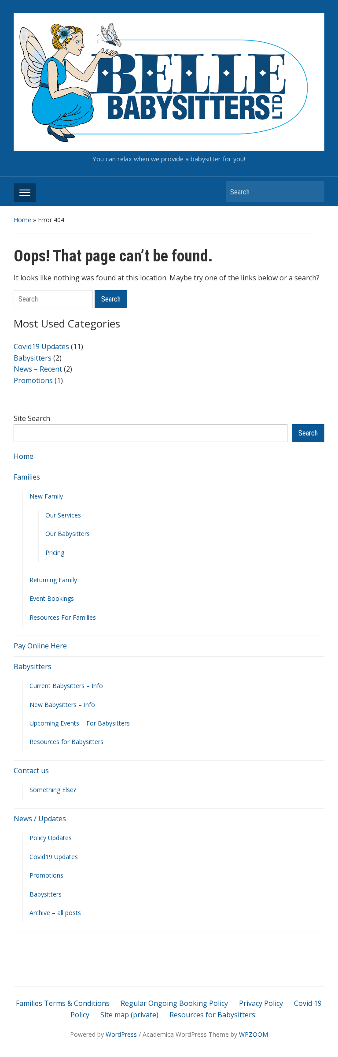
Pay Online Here (40, 646)
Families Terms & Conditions (63, 1003)
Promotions (46, 875)
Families (27, 477)
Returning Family (53, 580)
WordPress (121, 1034)
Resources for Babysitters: (67, 741)
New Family (46, 496)
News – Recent (38, 369)
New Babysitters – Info (62, 704)
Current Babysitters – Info (66, 685)
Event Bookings (51, 598)
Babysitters (32, 666)
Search (313, 191)
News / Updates (40, 818)
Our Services (63, 515)
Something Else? (52, 789)
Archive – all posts (55, 912)
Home (22, 220)
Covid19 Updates (53, 856)
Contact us (31, 770)
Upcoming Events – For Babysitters (79, 723)
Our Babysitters (67, 533)
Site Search (32, 418)
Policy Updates (50, 838)
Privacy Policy (261, 1003)
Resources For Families (62, 617)
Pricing (54, 552)
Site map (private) (129, 1015)
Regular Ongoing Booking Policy (174, 1003)
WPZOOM (253, 1034)
